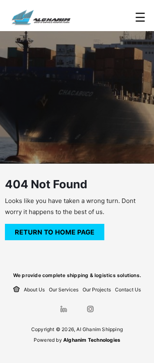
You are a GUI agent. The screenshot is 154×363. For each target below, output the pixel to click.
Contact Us (128, 289)
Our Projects (97, 289)
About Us (34, 289)
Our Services (63, 289)
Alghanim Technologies (91, 340)
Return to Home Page (59, 230)
